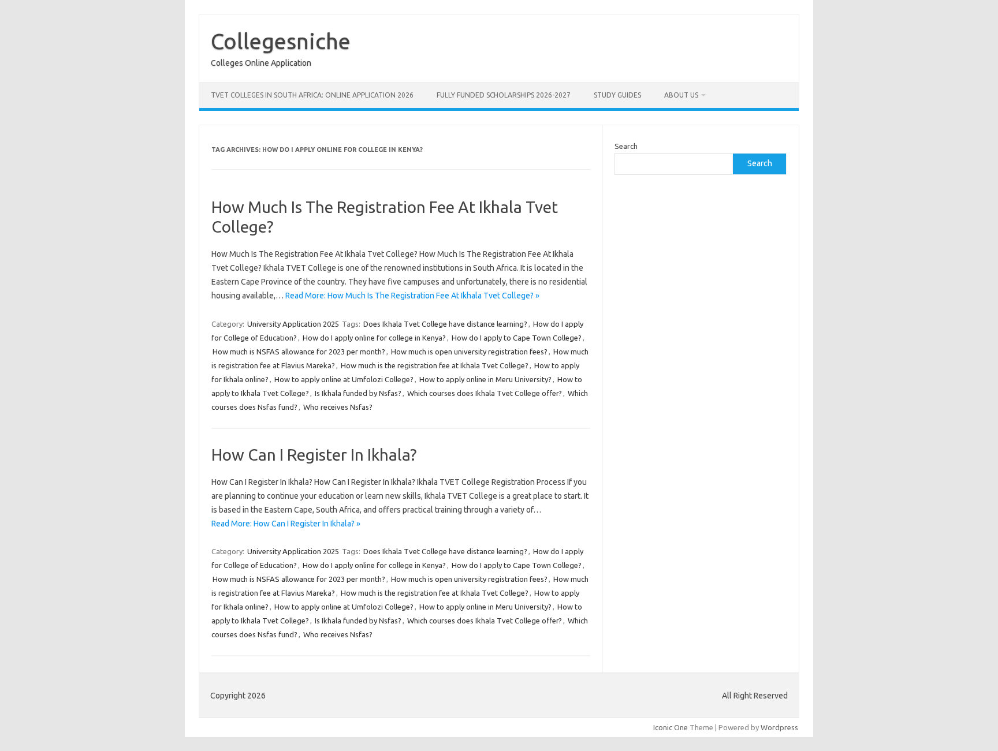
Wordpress (779, 727)
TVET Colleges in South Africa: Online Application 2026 (312, 95)
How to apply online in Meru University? (485, 379)
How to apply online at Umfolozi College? (344, 379)
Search (626, 146)
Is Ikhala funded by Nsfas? (358, 393)
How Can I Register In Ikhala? (313, 455)
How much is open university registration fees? (469, 352)
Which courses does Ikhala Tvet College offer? (484, 393)
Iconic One (670, 727)
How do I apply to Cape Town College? (517, 338)
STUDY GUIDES (617, 95)
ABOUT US (681, 95)
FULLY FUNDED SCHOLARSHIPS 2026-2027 (504, 95)
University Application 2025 (293, 324)
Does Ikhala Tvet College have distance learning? (445, 324)
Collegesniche (281, 41)
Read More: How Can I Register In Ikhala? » (285, 523)
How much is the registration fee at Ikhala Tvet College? (434, 365)
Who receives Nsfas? (338, 407)
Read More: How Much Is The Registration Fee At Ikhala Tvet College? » (412, 295)
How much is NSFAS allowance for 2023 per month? (299, 352)
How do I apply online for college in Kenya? (374, 338)
